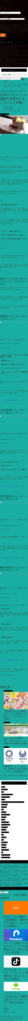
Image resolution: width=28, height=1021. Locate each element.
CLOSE (2, 6)
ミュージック (5, 822)
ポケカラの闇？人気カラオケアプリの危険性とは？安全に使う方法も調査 (16, 948)
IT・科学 (3, 847)
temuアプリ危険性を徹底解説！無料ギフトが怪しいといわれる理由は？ (16, 921)
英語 (2, 792)
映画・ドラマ (5, 832)
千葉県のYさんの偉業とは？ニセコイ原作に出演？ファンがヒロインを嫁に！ (15, 715)
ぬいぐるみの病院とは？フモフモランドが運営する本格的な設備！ (16, 741)
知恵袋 (3, 787)
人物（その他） (5, 857)
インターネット (5, 855)
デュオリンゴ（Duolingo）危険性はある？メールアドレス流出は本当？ (16, 998)
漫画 (2, 835)
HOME (6, 81)
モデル (3, 799)
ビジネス (3, 845)
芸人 (2, 840)
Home (5, 1007)
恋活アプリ (4, 789)
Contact (6, 1010)
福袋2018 (4, 807)
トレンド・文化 (8, 82)
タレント (3, 830)
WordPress (11, 1020)
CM (2, 852)
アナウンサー (5, 850)
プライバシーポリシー (10, 1012)
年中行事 (3, 837)
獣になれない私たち (7, 794)
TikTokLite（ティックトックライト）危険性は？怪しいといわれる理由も (16, 974)
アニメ (3, 819)
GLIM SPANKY (5, 797)
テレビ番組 (4, 804)
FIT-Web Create (18, 1018)
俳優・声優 (4, 842)
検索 (3, 35)
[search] (22, 79)
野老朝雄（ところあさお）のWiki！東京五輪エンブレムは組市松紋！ (16, 769)
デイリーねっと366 (5, 1)
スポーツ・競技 (5, 824)
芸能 (2, 809)
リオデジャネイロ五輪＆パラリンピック (12, 802)
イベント (6, 747)
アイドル (3, 812)
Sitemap (6, 1008)
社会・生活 (16, 110)
